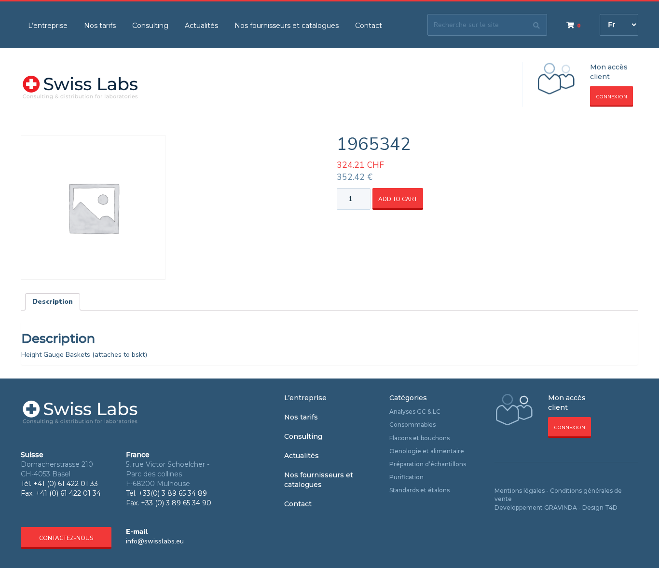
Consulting (150, 25)
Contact (368, 25)
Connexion (611, 97)
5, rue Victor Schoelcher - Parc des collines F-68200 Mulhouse (167, 474)
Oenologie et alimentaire (426, 451)
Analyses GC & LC (414, 411)
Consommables (412, 424)
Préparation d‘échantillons (427, 464)
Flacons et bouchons (419, 438)
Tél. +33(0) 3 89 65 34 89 (166, 493)
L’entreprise (48, 25)
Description (52, 301)
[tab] (52, 302)
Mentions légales (519, 490)
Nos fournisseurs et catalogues (286, 25)
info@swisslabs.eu (155, 541)
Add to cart (397, 199)
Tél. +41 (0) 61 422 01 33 (59, 483)
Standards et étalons (419, 490)
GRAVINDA (560, 507)
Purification (406, 477)
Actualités (201, 25)
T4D (611, 507)
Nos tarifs (100, 25)
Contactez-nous (66, 538)
